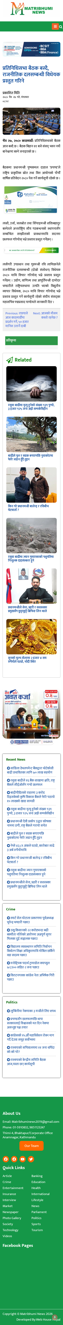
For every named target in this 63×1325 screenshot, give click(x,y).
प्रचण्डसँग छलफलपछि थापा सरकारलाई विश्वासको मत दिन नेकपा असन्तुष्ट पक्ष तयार (28, 1023)
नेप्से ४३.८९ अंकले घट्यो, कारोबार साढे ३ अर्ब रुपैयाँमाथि (30, 848)
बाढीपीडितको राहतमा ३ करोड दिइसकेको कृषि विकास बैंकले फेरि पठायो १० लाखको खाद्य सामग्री (31, 797)
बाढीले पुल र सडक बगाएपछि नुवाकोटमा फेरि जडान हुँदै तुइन (30, 457)
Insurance (9, 1194)
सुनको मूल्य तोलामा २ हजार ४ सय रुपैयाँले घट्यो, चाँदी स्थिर (27, 659)
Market (8, 1206)
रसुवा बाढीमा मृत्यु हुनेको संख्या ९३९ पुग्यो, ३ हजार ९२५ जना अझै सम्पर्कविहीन (31, 407)
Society (8, 1224)
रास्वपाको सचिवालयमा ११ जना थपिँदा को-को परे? (31, 1050)
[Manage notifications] (55, 1317)
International (40, 1194)
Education (38, 1182)
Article (7, 1176)
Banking (37, 1176)
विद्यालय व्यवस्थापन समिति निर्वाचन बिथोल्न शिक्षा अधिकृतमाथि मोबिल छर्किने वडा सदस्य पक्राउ (31, 951)
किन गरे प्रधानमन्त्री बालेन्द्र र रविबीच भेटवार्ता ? (28, 508)
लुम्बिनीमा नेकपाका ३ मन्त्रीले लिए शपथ (33, 1011)
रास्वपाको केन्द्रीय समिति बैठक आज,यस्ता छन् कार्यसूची (26, 1062)
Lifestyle (37, 1200)
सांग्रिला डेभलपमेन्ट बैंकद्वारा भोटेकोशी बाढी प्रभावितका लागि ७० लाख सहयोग (30, 770)
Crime (7, 1182)
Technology (10, 1230)
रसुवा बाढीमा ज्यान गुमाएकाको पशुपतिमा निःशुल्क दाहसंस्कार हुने (31, 558)
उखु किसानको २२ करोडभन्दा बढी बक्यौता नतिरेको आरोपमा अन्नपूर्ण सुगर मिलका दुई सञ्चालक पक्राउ (29, 935)
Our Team (31, 1146)
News (35, 1206)
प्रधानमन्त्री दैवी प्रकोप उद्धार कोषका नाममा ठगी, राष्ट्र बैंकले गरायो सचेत (29, 823)
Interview (9, 1200)
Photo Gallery (12, 1218)
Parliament (39, 1212)
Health (36, 1188)
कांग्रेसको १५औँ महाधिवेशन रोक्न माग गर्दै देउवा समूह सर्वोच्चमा (30, 1037)
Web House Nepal (48, 1319)
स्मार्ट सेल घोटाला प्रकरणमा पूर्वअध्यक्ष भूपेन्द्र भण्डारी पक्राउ (30, 920)
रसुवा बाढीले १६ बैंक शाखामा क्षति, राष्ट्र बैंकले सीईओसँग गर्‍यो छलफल (31, 783)
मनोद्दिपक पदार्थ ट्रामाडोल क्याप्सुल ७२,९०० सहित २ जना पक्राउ (28, 965)
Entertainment (13, 1188)
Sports (36, 1224)
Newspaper (11, 1212)
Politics (36, 1218)
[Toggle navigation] (55, 26)
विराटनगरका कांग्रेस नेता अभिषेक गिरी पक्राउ (30, 977)
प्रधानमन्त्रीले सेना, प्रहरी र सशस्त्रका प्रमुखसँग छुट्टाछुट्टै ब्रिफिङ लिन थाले (27, 609)
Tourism (37, 1230)
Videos (7, 1236)
